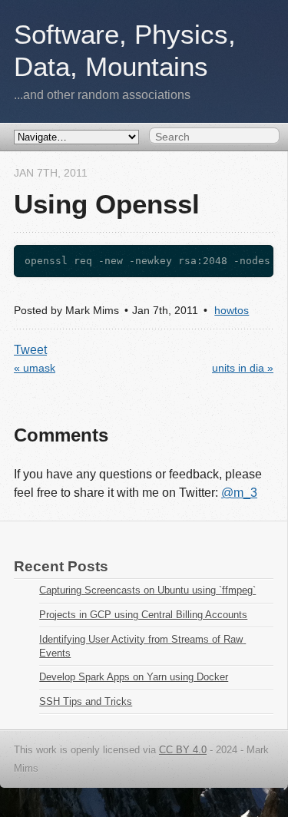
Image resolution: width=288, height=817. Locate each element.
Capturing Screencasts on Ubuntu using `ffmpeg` (147, 590)
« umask (34, 368)
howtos (231, 310)
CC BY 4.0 (183, 750)
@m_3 (239, 492)
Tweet (30, 349)
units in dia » (242, 368)
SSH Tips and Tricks (85, 701)
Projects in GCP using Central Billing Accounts (143, 614)
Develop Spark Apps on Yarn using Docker (133, 677)
